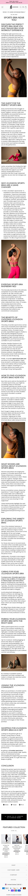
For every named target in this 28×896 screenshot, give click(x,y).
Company (13, 875)
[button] (5, 854)
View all (14, 830)
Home (4, 12)
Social (13, 879)
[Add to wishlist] (9, 836)
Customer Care (14, 870)
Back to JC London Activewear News (15, 817)
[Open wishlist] (23, 7)
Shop (14, 865)
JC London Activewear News (16, 12)
